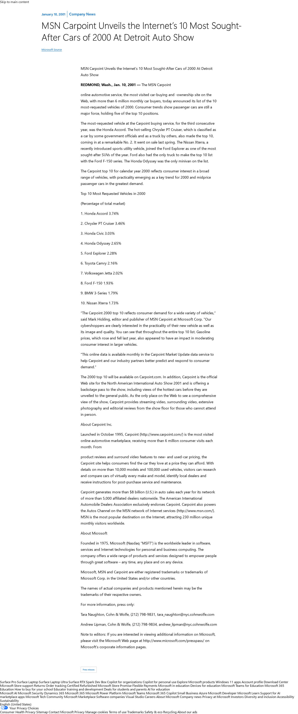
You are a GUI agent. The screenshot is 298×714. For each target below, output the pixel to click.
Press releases (88, 669)
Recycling (170, 712)
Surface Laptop (27, 682)
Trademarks (135, 712)
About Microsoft (167, 697)
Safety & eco (153, 712)
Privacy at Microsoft (216, 697)
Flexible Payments (144, 685)
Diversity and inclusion (260, 697)
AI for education (159, 689)
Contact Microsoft (61, 712)
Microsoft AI (8, 693)
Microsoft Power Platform (103, 693)
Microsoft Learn (248, 693)
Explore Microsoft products (196, 682)
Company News (82, 13)
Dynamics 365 (54, 693)
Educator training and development (78, 689)
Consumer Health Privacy (17, 712)
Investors (237, 697)
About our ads (187, 712)
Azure (203, 693)
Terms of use (117, 712)
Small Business (187, 693)
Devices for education (205, 685)
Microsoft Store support (16, 685)
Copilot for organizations (124, 682)
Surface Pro (8, 682)
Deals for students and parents (125, 689)
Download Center (276, 682)
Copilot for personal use (159, 682)
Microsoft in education (174, 685)
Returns (39, 685)
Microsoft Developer (222, 693)
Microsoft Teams (133, 693)
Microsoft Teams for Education (242, 685)
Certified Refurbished (82, 685)
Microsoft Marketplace (79, 697)
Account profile (252, 682)
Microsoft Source (52, 49)
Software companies (110, 697)
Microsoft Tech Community (44, 697)
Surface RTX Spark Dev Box (87, 682)
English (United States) (15, 704)
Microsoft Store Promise (115, 685)
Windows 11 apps (228, 682)
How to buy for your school (34, 689)
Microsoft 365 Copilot (161, 693)
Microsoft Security (30, 693)
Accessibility (285, 697)
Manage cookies (96, 712)
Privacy (79, 712)
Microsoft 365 (75, 693)
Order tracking (56, 685)
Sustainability (9, 700)
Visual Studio (135, 697)
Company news (191, 697)
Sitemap (42, 712)
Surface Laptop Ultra (53, 682)
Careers (150, 697)
